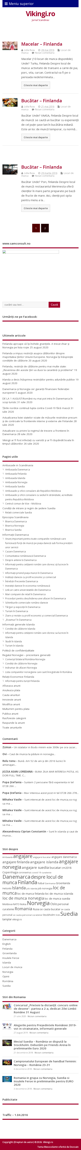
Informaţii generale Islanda (18, 624)
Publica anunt (10, 713)
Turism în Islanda (14, 645)
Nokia (23, 904)
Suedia (69, 913)
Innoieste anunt (11, 699)
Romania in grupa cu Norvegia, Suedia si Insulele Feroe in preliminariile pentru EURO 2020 (43, 1081)
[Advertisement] (41, 32)
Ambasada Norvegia (16, 482)
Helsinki (6, 888)
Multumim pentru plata (15, 709)
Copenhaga (10, 872)
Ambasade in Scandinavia (17, 465)
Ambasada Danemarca (17, 469)
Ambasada (7, 857)
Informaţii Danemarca (15, 534)
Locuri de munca (12, 967)
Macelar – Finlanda (41, 44)
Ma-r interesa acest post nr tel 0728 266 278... (51, 793)
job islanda (31, 888)
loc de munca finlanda (30, 893)
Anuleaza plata (11, 690)
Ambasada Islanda (15, 478)
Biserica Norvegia (14, 525)
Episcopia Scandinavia (15, 517)
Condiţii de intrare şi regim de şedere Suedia (28, 508)
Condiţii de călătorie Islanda (20, 628)
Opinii (5, 976)
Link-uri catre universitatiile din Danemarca (28, 590)
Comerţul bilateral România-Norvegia (25, 659)
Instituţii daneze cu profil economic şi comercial (30, 577)
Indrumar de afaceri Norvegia (21, 667)
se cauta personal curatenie (27, 914)
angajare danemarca (64, 857)
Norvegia (38, 903)
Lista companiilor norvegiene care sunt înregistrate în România (38, 672)
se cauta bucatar (50, 909)
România (7, 981)
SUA (58, 914)
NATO (16, 904)
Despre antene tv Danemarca (21, 560)
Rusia (36, 909)
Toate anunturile (12, 727)
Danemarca (16, 876)
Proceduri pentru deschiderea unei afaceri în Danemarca (35, 598)
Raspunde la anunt (13, 722)
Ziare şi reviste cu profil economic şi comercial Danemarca (36, 615)
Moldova (7, 904)
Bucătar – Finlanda (41, 100)
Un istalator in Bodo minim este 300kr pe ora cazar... (45, 747)
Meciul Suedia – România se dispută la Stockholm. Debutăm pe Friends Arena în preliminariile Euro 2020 (42, 1045)
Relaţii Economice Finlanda (18, 676)
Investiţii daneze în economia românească (27, 585)
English (6, 944)
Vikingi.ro (40, 13)
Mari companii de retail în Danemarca (25, 594)
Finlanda (27, 882)
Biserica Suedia (13, 529)
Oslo (53, 904)
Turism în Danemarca (16, 611)
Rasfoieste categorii (14, 718)
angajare (22, 856)
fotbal (41, 883)
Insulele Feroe (10, 958)
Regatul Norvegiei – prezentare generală (26, 655)
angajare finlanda (16, 862)
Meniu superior (21, 3)
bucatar (55, 867)
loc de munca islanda (59, 893)
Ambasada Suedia (15, 486)
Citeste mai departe (36, 85)
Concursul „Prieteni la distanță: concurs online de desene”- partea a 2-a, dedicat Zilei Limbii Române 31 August (46, 1008)
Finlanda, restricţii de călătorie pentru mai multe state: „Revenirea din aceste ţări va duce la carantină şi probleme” (37, 368)
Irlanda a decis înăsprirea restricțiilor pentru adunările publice (38, 379)
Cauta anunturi (11, 695)
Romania (23, 909)
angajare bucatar (42, 857)
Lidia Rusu (29, 50)
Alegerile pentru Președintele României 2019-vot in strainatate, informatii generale (45, 1026)
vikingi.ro (17, 919)
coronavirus (24, 872)
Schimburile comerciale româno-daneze (26, 602)
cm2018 (66, 868)
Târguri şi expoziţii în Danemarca (22, 607)
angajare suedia (35, 867)
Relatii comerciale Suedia (18, 512)
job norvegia (45, 888)
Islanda (19, 887)
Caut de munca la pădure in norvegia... (32, 754)
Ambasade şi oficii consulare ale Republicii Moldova (33, 490)
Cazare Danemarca (15, 551)
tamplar (7, 919)
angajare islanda (44, 861)
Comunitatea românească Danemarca (25, 556)
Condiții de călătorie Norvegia (21, 663)
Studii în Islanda (13, 641)
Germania (50, 883)
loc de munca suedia (57, 898)
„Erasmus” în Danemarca (18, 619)
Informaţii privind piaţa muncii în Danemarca (29, 573)
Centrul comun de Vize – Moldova (23, 503)
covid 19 (36, 872)
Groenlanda (63, 883)
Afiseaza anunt (11, 685)
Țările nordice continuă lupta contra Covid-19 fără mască (36, 408)
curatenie (46, 872)
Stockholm (49, 915)
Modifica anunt (11, 704)
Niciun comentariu (44, 52)
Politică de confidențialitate (18, 650)
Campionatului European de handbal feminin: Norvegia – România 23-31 (45, 1063)
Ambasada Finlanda (16, 473)
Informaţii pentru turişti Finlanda (22, 681)
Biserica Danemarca (16, 521)
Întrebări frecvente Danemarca (21, 581)
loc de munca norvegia (23, 898)
